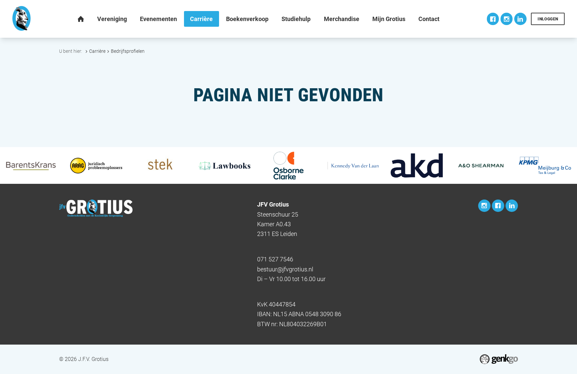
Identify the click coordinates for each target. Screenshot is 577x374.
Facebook (493, 19)
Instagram (507, 19)
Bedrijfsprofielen (128, 51)
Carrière (97, 51)
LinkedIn (520, 19)
